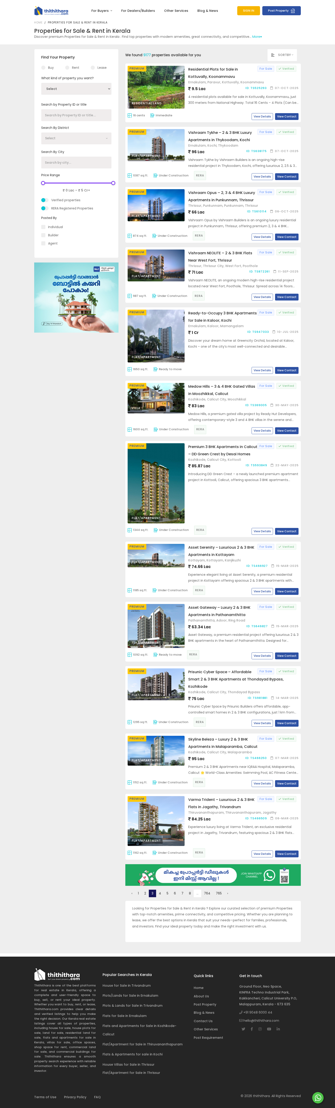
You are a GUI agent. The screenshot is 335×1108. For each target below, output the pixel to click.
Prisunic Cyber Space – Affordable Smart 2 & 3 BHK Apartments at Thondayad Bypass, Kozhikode (236, 679)
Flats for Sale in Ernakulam (125, 1016)
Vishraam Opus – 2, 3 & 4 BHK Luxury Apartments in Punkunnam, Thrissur (221, 196)
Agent (53, 243)
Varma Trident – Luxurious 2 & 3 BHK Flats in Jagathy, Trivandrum (221, 803)
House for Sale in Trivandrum (127, 985)
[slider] (43, 183)
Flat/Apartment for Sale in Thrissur (131, 1072)
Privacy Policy (75, 1097)
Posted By (49, 218)
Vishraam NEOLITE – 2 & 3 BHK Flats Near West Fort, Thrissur (220, 256)
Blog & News (207, 10)
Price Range (50, 175)
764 (207, 893)
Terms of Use (45, 1097)
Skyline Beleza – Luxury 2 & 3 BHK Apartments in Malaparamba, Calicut (223, 743)
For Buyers (100, 10)
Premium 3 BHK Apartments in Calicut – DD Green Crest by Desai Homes (222, 450)
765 (219, 893)
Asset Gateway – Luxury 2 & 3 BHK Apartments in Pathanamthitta (219, 611)
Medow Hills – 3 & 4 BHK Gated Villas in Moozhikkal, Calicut (221, 390)
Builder (53, 235)
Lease (102, 67)
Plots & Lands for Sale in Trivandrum (132, 1005)
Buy (51, 67)
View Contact (286, 116)
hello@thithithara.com (260, 1020)
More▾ (257, 36)
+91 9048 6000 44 (257, 1012)
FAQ (97, 1097)
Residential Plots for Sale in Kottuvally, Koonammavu (213, 73)
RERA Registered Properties (72, 208)
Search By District (55, 127)
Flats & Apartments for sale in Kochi (132, 1054)
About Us (201, 996)
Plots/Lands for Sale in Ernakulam (130, 995)
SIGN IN (248, 10)
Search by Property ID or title (64, 104)
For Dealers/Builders (138, 10)
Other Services (176, 10)
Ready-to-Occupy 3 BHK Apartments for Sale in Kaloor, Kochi (222, 317)
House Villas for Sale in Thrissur (129, 1064)
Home (38, 22)
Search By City (52, 152)
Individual (55, 227)
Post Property (278, 10)
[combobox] (76, 138)
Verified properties (65, 200)
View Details (262, 116)
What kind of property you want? (67, 78)
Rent (75, 67)
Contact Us (203, 1021)
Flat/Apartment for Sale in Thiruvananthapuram (143, 1044)
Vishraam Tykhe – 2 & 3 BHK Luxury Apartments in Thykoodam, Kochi (220, 136)
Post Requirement (208, 1037)
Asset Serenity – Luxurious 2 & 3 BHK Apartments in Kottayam (221, 551)
